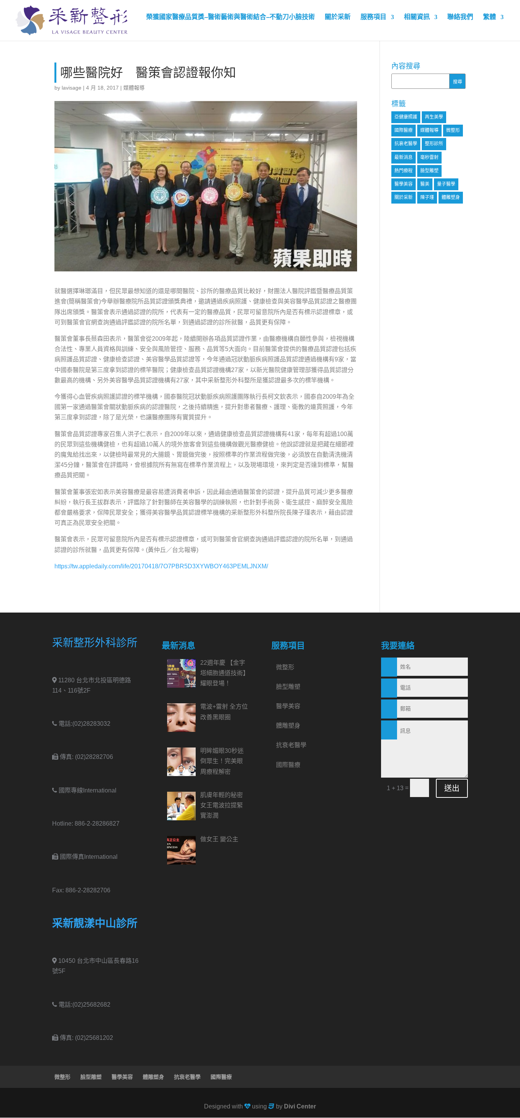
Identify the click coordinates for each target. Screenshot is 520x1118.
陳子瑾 (427, 197)
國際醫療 (403, 130)
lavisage (71, 88)
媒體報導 (134, 88)
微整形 (453, 130)
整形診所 (434, 143)
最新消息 (403, 157)
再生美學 (434, 117)
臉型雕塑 (429, 170)
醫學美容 (403, 184)
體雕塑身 (451, 197)
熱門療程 (403, 170)
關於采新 (338, 17)
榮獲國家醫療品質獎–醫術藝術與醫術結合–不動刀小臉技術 (230, 17)
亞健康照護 (405, 117)
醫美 (424, 184)
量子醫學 (446, 184)
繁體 (489, 17)
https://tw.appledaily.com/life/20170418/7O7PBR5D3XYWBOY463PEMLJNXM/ (161, 566)
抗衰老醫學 (405, 143)
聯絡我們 (460, 17)
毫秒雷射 (429, 157)
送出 (451, 788)
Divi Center (300, 1106)
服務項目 (373, 17)
